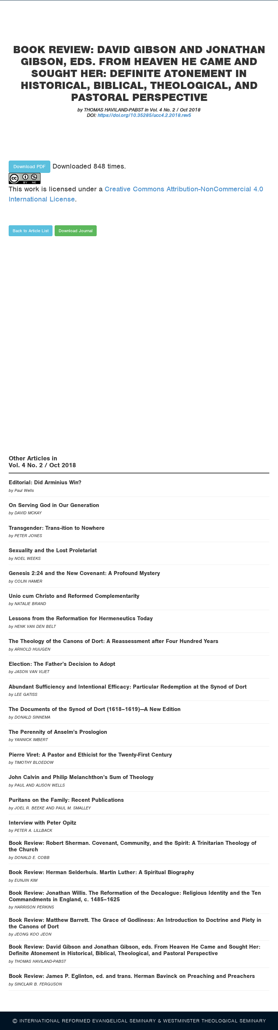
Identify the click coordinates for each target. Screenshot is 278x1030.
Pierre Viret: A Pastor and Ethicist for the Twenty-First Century (90, 755)
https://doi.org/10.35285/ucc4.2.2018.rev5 (144, 115)
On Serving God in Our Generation (54, 505)
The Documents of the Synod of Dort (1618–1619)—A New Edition (95, 709)
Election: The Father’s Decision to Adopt (62, 664)
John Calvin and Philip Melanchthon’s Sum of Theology (81, 777)
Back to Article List (31, 231)
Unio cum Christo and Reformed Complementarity (74, 596)
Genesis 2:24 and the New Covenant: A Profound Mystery (84, 573)
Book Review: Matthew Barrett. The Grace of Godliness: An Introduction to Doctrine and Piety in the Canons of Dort (135, 923)
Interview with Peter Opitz (42, 823)
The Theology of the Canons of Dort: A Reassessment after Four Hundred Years (113, 641)
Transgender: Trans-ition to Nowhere (57, 528)
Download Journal (76, 231)
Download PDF (29, 166)
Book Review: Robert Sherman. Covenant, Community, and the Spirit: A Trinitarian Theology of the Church (132, 846)
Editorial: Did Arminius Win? (45, 482)
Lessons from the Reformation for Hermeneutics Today (81, 618)
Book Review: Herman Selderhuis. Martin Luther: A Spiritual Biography (101, 872)
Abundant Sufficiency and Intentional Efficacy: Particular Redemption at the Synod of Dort (128, 687)
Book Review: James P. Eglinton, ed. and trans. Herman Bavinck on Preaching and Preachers (132, 976)
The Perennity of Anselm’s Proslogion (58, 732)
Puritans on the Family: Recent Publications (66, 800)
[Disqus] (139, 347)
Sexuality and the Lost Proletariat (53, 550)
